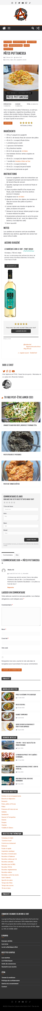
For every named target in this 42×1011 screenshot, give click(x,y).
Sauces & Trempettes (9, 817)
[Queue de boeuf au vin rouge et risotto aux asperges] (8, 727)
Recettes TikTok (8, 48)
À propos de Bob (7, 941)
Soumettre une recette (9, 967)
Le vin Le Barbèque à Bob (10, 947)
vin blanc (25, 151)
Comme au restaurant (9, 843)
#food (29, 349)
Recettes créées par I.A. (9, 859)
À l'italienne (7, 41)
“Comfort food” (7, 841)
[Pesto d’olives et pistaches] (21, 432)
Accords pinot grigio (19, 41)
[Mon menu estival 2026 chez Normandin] (8, 781)
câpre (11, 60)
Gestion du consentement (10, 983)
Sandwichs (5, 814)
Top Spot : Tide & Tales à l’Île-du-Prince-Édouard (26, 744)
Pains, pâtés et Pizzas (9, 804)
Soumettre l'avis (31, 539)
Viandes (4, 825)
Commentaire (7, 605)
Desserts (4, 801)
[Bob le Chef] (4, 28)
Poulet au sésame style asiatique (26, 695)
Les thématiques (7, 961)
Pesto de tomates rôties (12, 484)
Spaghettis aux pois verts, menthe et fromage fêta (20, 425)
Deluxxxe (4, 846)
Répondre (10, 587)
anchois (7, 60)
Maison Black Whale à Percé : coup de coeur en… (27, 768)
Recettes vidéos (7, 872)
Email (5, 530)
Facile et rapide (32, 41)
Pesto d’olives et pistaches (12, 455)
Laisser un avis (21, 331)
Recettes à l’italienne (8, 856)
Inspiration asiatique (8, 851)
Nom (5, 523)
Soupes (4, 822)
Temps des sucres (7, 885)
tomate (24, 60)
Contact (4, 986)
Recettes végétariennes (9, 870)
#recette (34, 346)
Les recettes (6, 958)
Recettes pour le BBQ (8, 864)
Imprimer (8, 123)
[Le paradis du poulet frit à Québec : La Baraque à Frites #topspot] (8, 758)
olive (15, 60)
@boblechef (27, 344)
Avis (5, 513)
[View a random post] (37, 28)
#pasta (28, 346)
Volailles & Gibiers (7, 828)
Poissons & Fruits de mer (10, 809)
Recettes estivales (7, 862)
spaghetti (19, 60)
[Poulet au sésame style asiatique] (8, 696)
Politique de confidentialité (11, 980)
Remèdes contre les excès (10, 875)
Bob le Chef (19, 57)
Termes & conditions (8, 977)
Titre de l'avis (8, 506)
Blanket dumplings (21, 715)
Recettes (26, 45)
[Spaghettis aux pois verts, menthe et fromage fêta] (21, 403)
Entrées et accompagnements (11, 796)
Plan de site (35, 1006)
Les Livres (5, 944)
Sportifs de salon (7, 880)
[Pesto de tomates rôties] (21, 461)
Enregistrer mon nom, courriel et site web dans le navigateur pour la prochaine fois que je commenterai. (20, 662)
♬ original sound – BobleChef (27, 353)
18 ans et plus (6, 888)
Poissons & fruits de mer (15, 45)
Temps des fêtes (7, 883)
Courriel (5, 638)
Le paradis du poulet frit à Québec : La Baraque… (26, 756)
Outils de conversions (9, 964)
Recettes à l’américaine (9, 854)
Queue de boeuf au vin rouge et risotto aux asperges (25, 726)
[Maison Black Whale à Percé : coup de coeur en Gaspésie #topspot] (8, 769)
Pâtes (5, 45)
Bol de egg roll (20, 705)
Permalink (25, 573)
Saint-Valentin (6, 877)
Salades (4, 812)
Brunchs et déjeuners (8, 799)
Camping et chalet (7, 838)
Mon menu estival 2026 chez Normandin (24, 780)
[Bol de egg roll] (8, 706)
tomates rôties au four (22, 161)
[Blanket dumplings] (8, 716)
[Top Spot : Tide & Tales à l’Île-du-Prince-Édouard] (8, 746)
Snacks (4, 820)
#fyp (25, 349)
